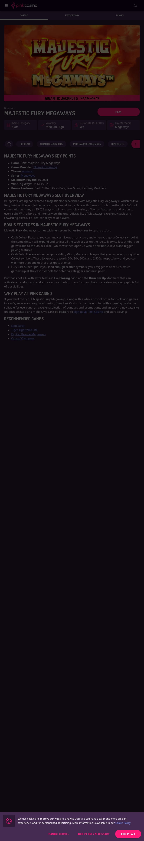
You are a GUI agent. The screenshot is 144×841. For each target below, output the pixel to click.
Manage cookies (58, 834)
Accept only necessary (94, 834)
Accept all (128, 834)
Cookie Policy (122, 823)
